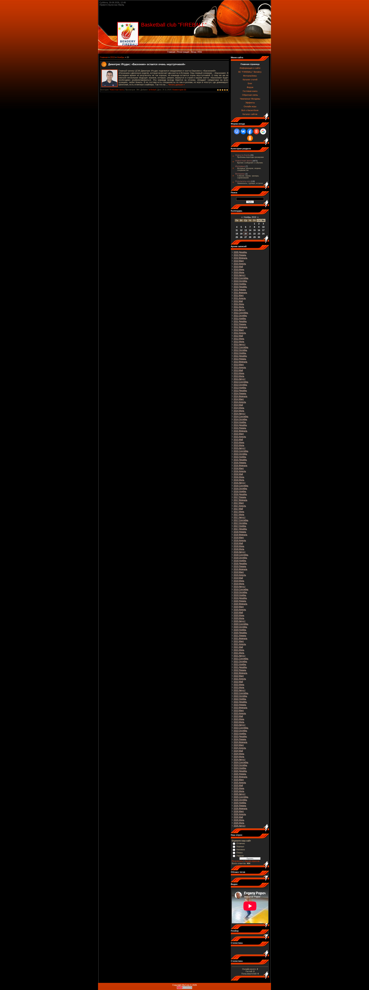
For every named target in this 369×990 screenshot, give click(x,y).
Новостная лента (117, 90)
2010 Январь (240, 255)
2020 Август (239, 621)
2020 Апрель (240, 609)
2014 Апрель (240, 402)
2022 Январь (240, 670)
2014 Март (239, 399)
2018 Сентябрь (241, 555)
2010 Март (239, 261)
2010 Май (238, 266)
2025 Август (239, 794)
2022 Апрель (240, 679)
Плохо (239, 852)
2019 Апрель (240, 575)
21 (250, 234)
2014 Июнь (239, 408)
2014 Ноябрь (240, 422)
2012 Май (238, 336)
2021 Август (239, 655)
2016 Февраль (240, 465)
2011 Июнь (239, 304)
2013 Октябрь (240, 385)
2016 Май (238, 474)
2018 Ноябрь (240, 560)
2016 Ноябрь (240, 491)
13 (245, 230)
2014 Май (238, 405)
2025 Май (238, 785)
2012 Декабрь (240, 356)
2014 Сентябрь (241, 416)
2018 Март (239, 537)
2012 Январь (240, 324)
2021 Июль (239, 653)
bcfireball (152, 90)
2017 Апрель (240, 506)
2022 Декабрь (240, 702)
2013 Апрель (240, 367)
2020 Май (238, 612)
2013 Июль (239, 376)
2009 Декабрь (240, 252)
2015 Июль (239, 445)
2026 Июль (239, 823)
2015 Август (239, 448)
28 (250, 237)
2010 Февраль (240, 258)
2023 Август (239, 725)
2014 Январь (240, 393)
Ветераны (240, 174)
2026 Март (239, 811)
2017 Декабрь (240, 529)
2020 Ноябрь (240, 630)
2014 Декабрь (240, 425)
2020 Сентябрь (241, 624)
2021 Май (238, 647)
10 (263, 227)
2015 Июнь (239, 442)
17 (263, 230)
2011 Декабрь (240, 321)
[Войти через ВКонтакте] (243, 131)
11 (237, 230)
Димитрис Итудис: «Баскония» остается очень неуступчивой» (146, 64)
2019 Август (239, 586)
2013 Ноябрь (240, 387)
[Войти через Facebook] (250, 131)
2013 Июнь (239, 373)
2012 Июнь (239, 338)
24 (263, 234)
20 (245, 234)
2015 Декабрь (240, 459)
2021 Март (239, 641)
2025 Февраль (240, 777)
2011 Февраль (240, 292)
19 (241, 234)
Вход (193, 52)
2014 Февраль (240, 396)
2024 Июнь (239, 753)
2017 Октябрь (240, 523)
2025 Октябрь (240, 800)
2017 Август (239, 517)
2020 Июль (239, 618)
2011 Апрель (240, 298)
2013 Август (239, 379)
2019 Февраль (240, 569)
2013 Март (239, 364)
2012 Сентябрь (241, 347)
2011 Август (239, 310)
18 (237, 234)
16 (259, 230)
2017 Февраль (240, 500)
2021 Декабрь (240, 667)
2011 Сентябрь (241, 312)
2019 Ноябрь (240, 595)
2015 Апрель (240, 436)
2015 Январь (240, 428)
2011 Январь (240, 289)
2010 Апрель (240, 263)
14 (250, 230)
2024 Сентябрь (241, 762)
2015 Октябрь (240, 454)
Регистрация (183, 52)
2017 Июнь (239, 511)
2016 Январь (240, 462)
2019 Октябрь (240, 592)
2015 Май (238, 439)
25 (237, 237)
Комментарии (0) (179, 90)
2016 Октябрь (240, 488)
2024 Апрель (240, 748)
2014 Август (239, 413)
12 (241, 230)
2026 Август (239, 826)
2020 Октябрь (240, 627)
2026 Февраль (240, 808)
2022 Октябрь (240, 696)
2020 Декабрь (240, 632)
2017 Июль (239, 514)
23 (259, 234)
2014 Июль (239, 410)
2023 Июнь (239, 719)
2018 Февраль (240, 534)
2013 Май (238, 370)
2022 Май (238, 681)
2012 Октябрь (240, 350)
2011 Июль (239, 307)
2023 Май (238, 716)
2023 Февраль (240, 707)
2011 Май (238, 301)
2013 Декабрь (240, 390)
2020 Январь (240, 601)
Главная (171, 52)
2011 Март (239, 295)
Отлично (240, 843)
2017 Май (238, 508)
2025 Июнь (239, 788)
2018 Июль (239, 549)
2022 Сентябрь (241, 693)
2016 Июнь (239, 477)
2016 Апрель (240, 471)
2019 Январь (240, 566)
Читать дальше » (176, 84)
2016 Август (239, 483)
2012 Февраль (240, 327)
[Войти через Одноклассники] (250, 138)
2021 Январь (240, 635)
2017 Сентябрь (241, 520)
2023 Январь (240, 704)
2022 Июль (239, 687)
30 (259, 237)
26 (241, 237)
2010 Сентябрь (241, 278)
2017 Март (239, 503)
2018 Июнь (239, 546)
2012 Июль (239, 341)
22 (254, 234)
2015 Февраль (240, 431)
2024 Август (239, 759)
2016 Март (239, 468)
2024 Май (238, 751)
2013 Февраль (240, 361)
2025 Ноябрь (240, 802)
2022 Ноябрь (240, 699)
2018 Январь (240, 532)
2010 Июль (239, 272)
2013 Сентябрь (241, 382)
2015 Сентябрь (241, 451)
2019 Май (238, 578)
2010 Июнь (239, 269)
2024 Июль (239, 756)
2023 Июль (239, 722)
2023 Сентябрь (241, 728)
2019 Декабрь (240, 598)
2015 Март (239, 434)
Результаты (237, 861)
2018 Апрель (240, 540)
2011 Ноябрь (240, 318)
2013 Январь (240, 359)
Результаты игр (242, 181)
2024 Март (239, 745)
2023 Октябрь (240, 730)
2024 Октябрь (240, 765)
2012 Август (239, 344)
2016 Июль (239, 480)
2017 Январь (240, 497)
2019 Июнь (239, 581)
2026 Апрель (240, 814)
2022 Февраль (240, 673)
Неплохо (240, 849)
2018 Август (239, 552)
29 (254, 237)
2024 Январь (240, 739)
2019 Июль (239, 583)
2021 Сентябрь (241, 658)
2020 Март (239, 606)
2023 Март (239, 710)
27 (245, 237)
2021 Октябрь (240, 661)
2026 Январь (240, 805)
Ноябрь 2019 (250, 217)
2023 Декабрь (240, 736)
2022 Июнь (239, 684)
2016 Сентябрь (241, 485)
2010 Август (239, 275)
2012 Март (239, 330)
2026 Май (238, 817)
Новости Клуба (242, 155)
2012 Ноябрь (240, 353)
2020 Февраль (240, 604)
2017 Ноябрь (240, 526)
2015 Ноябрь (240, 457)
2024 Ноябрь (240, 768)
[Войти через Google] (263, 131)
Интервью (240, 166)
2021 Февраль (240, 638)
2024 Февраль (240, 742)
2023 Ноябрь (240, 733)
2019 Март (239, 572)
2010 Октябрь (240, 281)
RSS (200, 52)
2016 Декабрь (240, 494)
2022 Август (239, 690)
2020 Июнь (239, 615)
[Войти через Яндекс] (256, 131)
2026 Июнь (239, 820)
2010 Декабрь (240, 287)
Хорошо (240, 846)
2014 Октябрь (240, 419)
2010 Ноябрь (240, 284)
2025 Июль (239, 791)
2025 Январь (240, 774)
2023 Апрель (240, 713)
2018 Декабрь (240, 563)
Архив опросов (252, 861)
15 (254, 230)
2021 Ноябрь (240, 664)
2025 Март (239, 779)
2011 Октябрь (240, 315)
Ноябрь (120, 57)
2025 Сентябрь (241, 797)
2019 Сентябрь (241, 589)
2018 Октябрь (240, 557)
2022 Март (239, 676)
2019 (112, 57)
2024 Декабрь (240, 771)
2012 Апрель (240, 333)
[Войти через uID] (237, 131)
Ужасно (240, 856)
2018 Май (238, 543)
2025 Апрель (240, 782)
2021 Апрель (240, 644)
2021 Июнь (239, 650)
